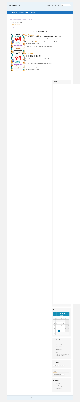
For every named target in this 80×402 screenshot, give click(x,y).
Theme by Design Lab (33, 397)
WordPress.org (59, 388)
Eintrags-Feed (59, 385)
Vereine (26, 12)
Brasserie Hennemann (16, 24)
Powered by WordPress (23, 397)
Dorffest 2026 (29, 54)
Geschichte (21, 12)
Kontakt (49, 5)
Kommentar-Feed (59, 386)
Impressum (57, 5)
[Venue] (10, 24)
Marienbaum (14, 5)
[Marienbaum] (10, 12)
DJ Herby (37, 41)
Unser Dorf (14, 12)
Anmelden (58, 383)
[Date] (10, 22)
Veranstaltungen (17, 28)
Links (53, 5)
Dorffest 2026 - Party (32, 35)
